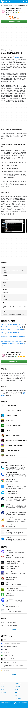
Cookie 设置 (18, 698)
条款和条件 (18, 683)
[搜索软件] (23, 1)
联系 (2, 686)
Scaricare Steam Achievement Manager (12, 329)
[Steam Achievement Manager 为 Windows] (3, 11)
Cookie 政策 (18, 686)
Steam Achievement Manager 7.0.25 (11, 625)
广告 (2, 689)
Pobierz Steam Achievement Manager (11, 327)
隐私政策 (17, 689)
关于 (2, 683)
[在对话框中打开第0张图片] (13, 226)
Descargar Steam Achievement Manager (12, 341)
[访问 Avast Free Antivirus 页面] (14, 17)
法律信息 (17, 692)
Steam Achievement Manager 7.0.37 (11, 622)
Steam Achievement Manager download (12, 324)
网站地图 (3, 692)
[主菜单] (26, 1)
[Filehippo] (5, 1)
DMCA (16, 695)
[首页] (1, 5)
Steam (17, 57)
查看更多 (14, 629)
